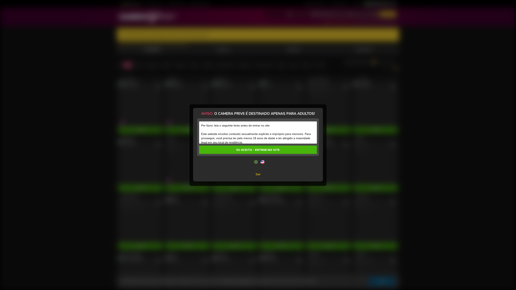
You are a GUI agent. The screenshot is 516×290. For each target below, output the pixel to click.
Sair (258, 174)
